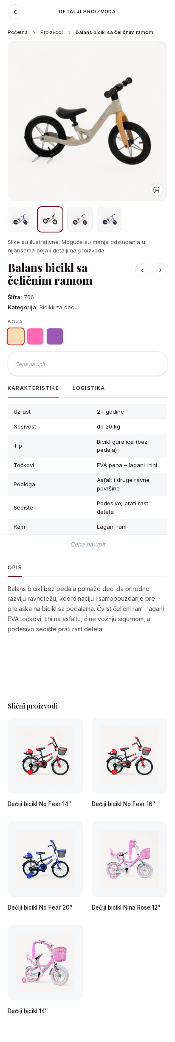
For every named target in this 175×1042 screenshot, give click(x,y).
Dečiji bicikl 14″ (28, 1011)
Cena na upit (30, 364)
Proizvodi (51, 32)
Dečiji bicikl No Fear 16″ (123, 804)
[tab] (20, 219)
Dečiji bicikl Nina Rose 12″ (126, 907)
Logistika (89, 388)
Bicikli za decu (59, 307)
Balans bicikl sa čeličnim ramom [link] (114, 32)
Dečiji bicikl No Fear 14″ (39, 804)
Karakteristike (33, 388)
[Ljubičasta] (55, 336)
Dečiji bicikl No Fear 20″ (40, 907)
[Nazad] (15, 12)
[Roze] (35, 336)
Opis (15, 567)
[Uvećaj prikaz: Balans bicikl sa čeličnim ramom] (87, 121)
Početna (18, 32)
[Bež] (16, 336)
